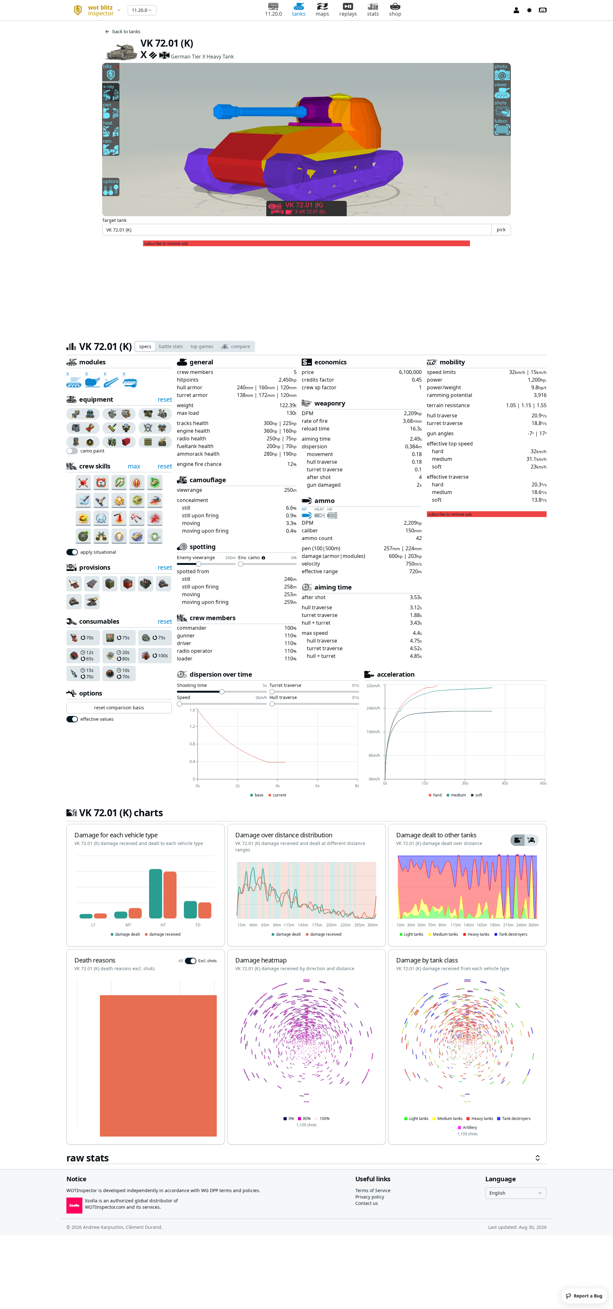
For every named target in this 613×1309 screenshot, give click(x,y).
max (134, 466)
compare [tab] (240, 346)
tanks (299, 13)
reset (165, 399)
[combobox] (94, 10)
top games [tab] (202, 346)
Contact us (366, 1203)
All (180, 960)
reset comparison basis (119, 707)
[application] (268, 753)
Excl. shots (207, 960)
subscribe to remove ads (166, 243)
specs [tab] (145, 346)
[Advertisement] (306, 291)
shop (395, 13)
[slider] (198, 564)
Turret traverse (285, 685)
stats (373, 13)
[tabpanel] (306, 761)
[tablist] (194, 346)
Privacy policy (369, 1197)
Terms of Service (372, 1190)
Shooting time (192, 685)
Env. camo (249, 557)
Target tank (114, 220)
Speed (183, 697)
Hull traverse (283, 697)
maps (322, 13)
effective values (97, 719)
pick (501, 229)
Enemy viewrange (196, 557)
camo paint (92, 451)
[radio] (74, 414)
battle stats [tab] (171, 346)
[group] (83, 414)
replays (348, 13)
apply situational (98, 552)
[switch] (72, 451)
